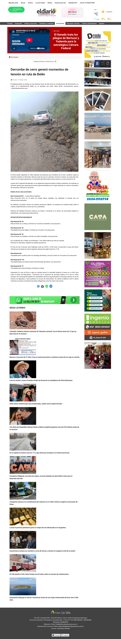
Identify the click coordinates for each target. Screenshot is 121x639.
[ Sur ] (81, 15)
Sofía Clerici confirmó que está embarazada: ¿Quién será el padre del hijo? (36, 404)
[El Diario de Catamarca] (46, 12)
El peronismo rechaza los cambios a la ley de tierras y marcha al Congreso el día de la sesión (42, 551)
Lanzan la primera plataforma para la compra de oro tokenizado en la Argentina (38, 527)
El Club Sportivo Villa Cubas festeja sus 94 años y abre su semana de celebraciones (39, 574)
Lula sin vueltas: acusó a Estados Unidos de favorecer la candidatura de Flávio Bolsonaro (41, 380)
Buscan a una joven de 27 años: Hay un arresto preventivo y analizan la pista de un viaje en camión (44, 357)
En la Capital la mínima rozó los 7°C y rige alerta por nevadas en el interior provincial (39, 453)
